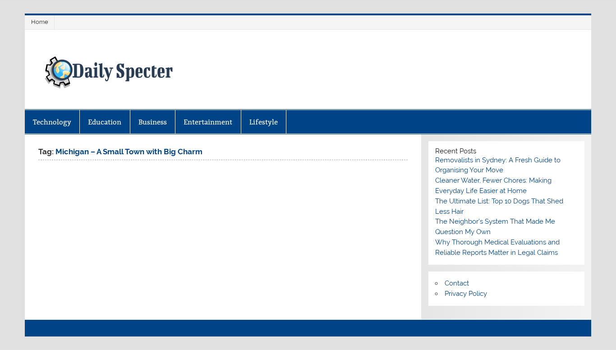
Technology (52, 122)
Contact (457, 283)
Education (104, 122)
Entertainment (208, 122)
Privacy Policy (466, 294)
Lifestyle (263, 122)
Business (152, 122)
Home (39, 21)
